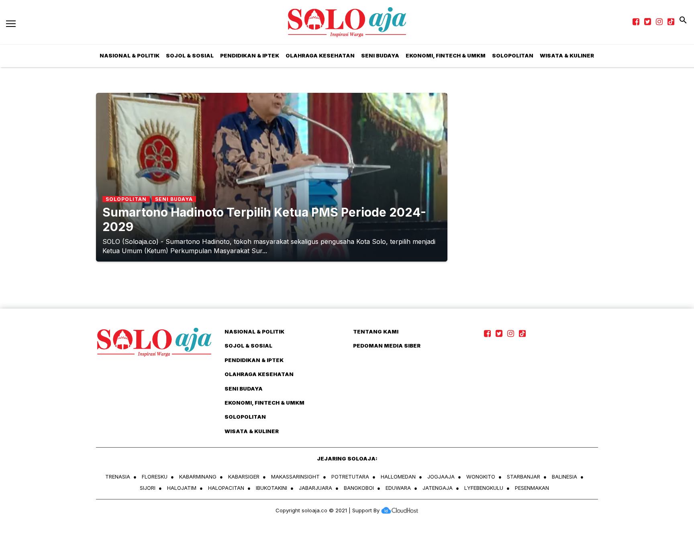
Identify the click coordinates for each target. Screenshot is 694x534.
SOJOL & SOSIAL (190, 55)
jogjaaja (441, 476)
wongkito (480, 476)
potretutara (350, 476)
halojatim (181, 488)
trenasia (117, 476)
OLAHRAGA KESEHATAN (320, 55)
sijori (147, 488)
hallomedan (398, 476)
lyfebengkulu (483, 488)
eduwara (398, 488)
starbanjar (523, 476)
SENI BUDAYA (380, 55)
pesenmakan (532, 488)
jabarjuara (315, 488)
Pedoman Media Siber (386, 345)
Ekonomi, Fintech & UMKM (446, 55)
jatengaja (438, 488)
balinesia (564, 476)
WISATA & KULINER (567, 55)
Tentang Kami (375, 331)
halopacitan (226, 488)
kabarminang (197, 476)
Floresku (154, 476)
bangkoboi (359, 488)
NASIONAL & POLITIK (129, 55)
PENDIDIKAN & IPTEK (249, 55)
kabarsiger (243, 476)
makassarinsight (295, 476)
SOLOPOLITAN (512, 55)
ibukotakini (271, 488)
